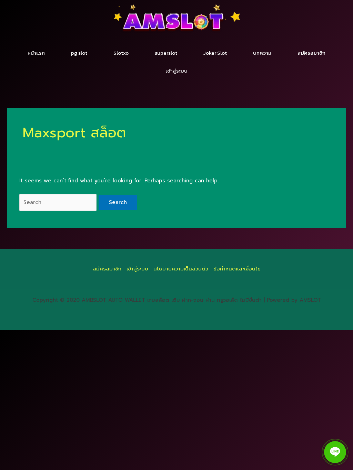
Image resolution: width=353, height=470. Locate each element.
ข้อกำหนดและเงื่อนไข (237, 269)
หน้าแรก (36, 53)
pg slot (79, 53)
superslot (166, 53)
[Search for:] (59, 202)
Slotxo (121, 53)
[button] (335, 452)
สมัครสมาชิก (311, 53)
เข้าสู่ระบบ (176, 71)
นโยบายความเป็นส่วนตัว (180, 269)
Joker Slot (215, 53)
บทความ (262, 53)
